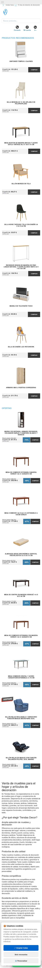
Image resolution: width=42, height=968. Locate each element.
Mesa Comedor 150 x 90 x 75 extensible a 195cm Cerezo (21, 514)
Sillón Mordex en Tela (21, 184)
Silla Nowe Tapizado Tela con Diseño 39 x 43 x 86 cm (21, 225)
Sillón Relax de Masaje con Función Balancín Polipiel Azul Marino (21, 758)
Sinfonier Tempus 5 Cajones (21, 61)
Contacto (17, 30)
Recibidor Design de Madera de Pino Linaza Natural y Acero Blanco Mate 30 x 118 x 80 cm (21, 266)
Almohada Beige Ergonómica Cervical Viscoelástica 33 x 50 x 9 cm (21, 554)
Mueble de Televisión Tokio (21, 306)
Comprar (34, 70)
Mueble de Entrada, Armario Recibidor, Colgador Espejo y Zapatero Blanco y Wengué (21, 433)
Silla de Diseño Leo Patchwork (21, 347)
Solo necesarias (21, 954)
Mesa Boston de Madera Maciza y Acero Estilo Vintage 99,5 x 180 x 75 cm (21, 144)
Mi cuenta (27, 30)
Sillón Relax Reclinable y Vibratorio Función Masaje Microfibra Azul (21, 718)
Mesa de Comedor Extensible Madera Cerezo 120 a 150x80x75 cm (21, 473)
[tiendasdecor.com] (21, 12)
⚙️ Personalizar (21, 961)
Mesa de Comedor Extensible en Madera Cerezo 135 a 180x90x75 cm (21, 636)
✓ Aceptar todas (21, 948)
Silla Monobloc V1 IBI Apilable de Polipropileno (21, 103)
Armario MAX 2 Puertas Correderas (21, 388)
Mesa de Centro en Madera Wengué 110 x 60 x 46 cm (21, 595)
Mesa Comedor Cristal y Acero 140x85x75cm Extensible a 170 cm (21, 677)
